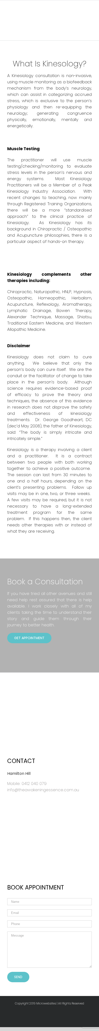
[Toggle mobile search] (23, 12)
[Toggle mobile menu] (23, 7)
